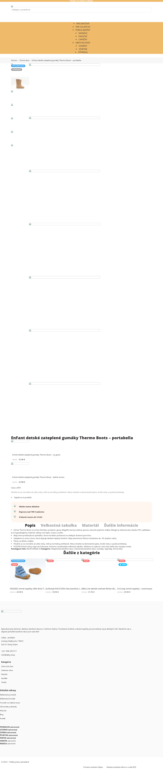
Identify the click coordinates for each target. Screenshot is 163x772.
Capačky (83, 39)
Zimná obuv (24, 60)
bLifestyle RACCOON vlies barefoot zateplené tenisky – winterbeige (64, 588)
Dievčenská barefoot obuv (85, 549)
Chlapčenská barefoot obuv (62, 549)
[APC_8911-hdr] (64, 196)
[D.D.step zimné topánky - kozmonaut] (135, 571)
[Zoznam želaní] (42, 562)
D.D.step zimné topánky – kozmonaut (134, 588)
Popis (30, 525)
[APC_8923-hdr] (64, 409)
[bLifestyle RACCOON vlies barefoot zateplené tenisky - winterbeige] (64, 571)
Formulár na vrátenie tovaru (10, 702)
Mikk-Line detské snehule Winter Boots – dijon (99, 588)
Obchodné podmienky (8, 706)
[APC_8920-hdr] (64, 355)
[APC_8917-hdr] (64, 302)
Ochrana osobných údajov (93, 767)
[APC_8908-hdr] (64, 143)
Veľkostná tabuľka (59, 525)
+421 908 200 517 (9, 651)
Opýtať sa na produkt (23, 497)
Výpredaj (83, 52)
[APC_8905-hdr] (64, 90)
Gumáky (83, 45)
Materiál (90, 525)
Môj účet (3, 710)
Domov (14, 60)
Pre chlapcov (83, 26)
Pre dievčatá (82, 23)
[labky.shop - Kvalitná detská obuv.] (16, 6)
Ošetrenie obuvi (7, 670)
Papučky (83, 36)
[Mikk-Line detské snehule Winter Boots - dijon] (99, 571)
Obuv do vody (83, 42)
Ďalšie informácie (121, 525)
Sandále (83, 33)
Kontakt (2, 718)
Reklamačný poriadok (8, 694)
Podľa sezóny (83, 29)
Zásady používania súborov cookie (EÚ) (121, 767)
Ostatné (83, 49)
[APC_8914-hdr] (64, 249)
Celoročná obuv (7, 666)
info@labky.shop (8, 655)
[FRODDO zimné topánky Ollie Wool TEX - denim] (28, 571)
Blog (1, 714)
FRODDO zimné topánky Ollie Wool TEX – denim (28, 588)
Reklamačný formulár (7, 698)
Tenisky (3, 682)
